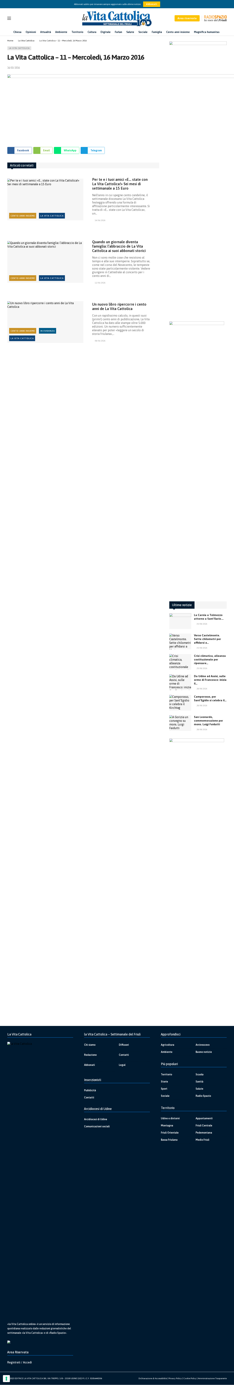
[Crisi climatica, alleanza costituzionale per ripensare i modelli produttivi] (180, 662)
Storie (164, 1081)
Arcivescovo (203, 1044)
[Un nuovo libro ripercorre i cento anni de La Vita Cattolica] (45, 322)
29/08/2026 (202, 668)
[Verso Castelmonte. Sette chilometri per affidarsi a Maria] (180, 641)
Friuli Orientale (170, 1132)
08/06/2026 (100, 340)
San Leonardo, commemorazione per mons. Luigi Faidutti (208, 720)
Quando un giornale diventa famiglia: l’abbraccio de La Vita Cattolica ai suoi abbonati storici (119, 246)
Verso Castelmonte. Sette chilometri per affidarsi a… (207, 639)
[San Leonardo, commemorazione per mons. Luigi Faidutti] (180, 723)
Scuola (199, 1074)
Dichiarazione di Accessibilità (153, 1378)
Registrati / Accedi (19, 1362)
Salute (199, 1088)
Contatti (124, 1054)
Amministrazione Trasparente (212, 1378)
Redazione (90, 1054)
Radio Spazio (203, 1095)
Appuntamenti (204, 1118)
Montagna (167, 1125)
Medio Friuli (202, 1139)
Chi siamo (89, 1044)
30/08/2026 (202, 624)
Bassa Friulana (169, 1139)
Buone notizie (204, 1051)
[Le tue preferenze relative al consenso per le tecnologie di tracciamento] (6, 1378)
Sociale (165, 1095)
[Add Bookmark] (157, 68)
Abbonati (151, 4)
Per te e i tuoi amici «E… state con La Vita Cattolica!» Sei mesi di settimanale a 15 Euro (120, 183)
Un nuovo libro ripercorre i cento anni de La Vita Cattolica (119, 306)
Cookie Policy (189, 1378)
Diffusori (124, 1044)
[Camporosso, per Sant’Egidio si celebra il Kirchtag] (180, 703)
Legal (122, 1064)
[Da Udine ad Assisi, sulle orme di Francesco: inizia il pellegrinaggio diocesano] (180, 682)
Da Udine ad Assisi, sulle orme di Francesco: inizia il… (210, 680)
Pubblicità (90, 1090)
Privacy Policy (175, 1378)
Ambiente (166, 1051)
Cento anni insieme (23, 215)
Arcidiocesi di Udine (95, 1119)
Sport (164, 1088)
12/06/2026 (100, 282)
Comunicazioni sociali (97, 1126)
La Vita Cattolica (19, 48)
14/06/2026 (100, 220)
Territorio (166, 1074)
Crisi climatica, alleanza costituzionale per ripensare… (210, 659)
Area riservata (187, 18)
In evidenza (47, 331)
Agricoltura (167, 1044)
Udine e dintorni (170, 1118)
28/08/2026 (202, 688)
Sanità (199, 1081)
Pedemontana (204, 1132)
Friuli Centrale (204, 1125)
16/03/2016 (13, 67)
